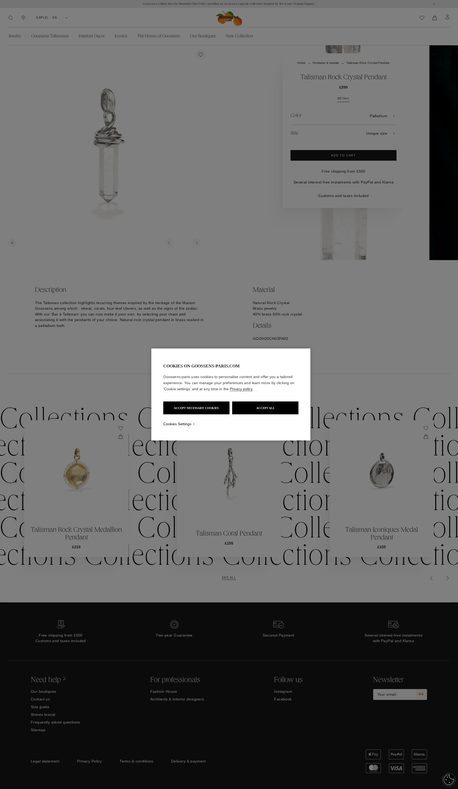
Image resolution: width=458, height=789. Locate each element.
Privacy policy (241, 389)
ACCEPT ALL (265, 408)
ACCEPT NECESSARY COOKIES (196, 408)
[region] (230, 395)
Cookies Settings (177, 424)
